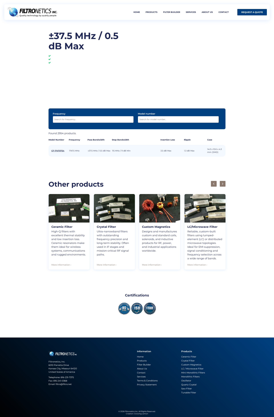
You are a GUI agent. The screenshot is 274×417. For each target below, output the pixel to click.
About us (207, 12)
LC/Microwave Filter (202, 227)
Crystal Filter (106, 227)
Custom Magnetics (156, 227)
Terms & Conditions (147, 380)
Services (191, 12)
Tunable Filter (188, 392)
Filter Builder (144, 364)
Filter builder (171, 12)
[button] (214, 184)
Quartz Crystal (189, 384)
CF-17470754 (57, 150)
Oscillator (186, 380)
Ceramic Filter (61, 227)
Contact (223, 12)
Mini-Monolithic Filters (193, 372)
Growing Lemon (141, 414)
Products (151, 12)
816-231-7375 (67, 377)
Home (136, 12)
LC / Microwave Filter (192, 368)
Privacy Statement (147, 384)
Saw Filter (186, 388)
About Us (142, 368)
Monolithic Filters (190, 376)
